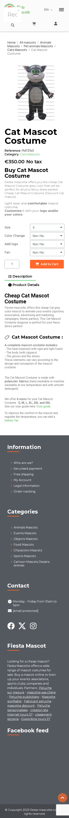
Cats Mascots (30, 154)
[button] (13, 25)
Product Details (26, 285)
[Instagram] (33, 626)
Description (22, 276)
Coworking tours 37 (35, 719)
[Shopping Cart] (34, 24)
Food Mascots (24, 544)
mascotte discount (21, 705)
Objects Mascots (26, 539)
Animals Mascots (26, 527)
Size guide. (44, 406)
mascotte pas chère (41, 692)
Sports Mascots (25, 556)
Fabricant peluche (37, 701)
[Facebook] (11, 626)
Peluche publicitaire (24, 697)
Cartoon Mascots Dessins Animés (31, 563)
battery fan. (12, 420)
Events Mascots (25, 533)
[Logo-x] (22, 626)
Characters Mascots (28, 550)
